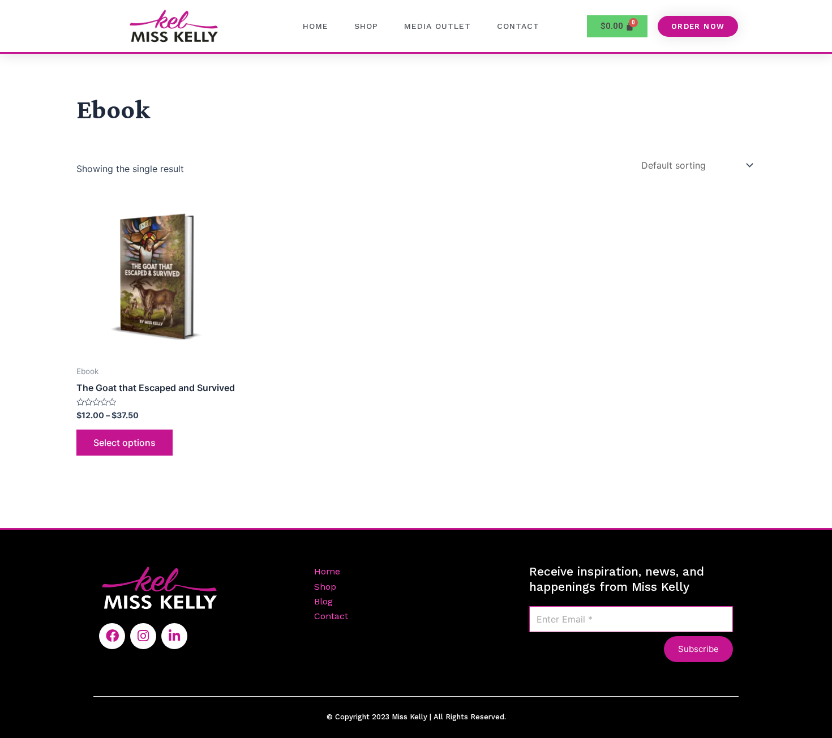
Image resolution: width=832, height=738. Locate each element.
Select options (124, 442)
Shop (366, 26)
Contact (518, 26)
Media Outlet (437, 26)
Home (315, 26)
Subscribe (698, 648)
